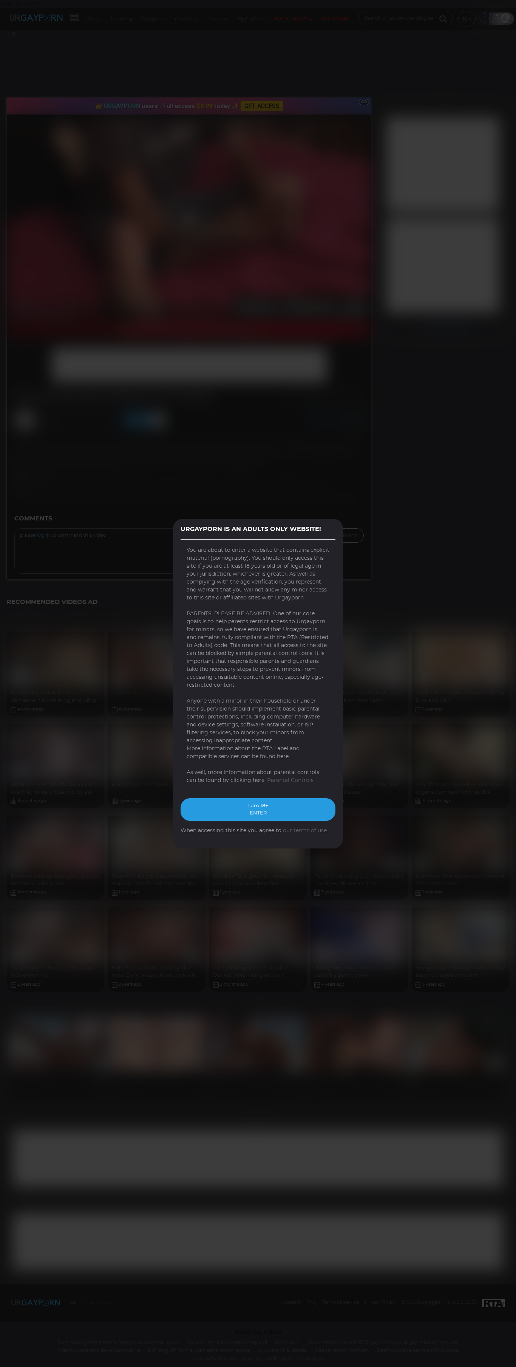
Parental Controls (290, 780)
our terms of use (305, 830)
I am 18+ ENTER (258, 809)
